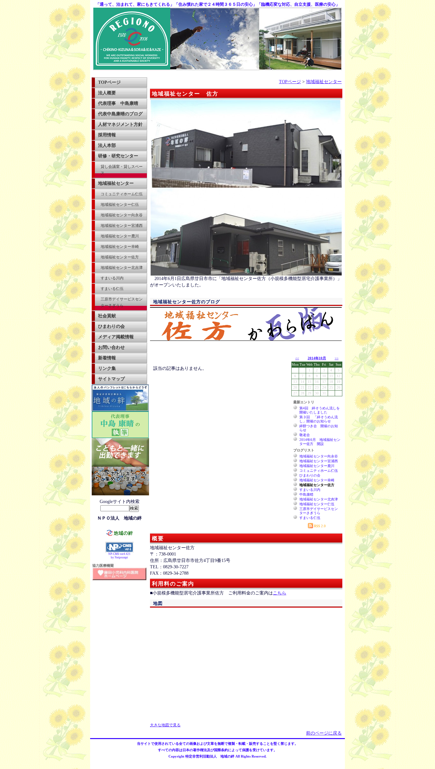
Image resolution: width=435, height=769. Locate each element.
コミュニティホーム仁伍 (122, 194)
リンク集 (107, 368)
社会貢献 (107, 315)
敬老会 (304, 435)
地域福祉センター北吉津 (122, 267)
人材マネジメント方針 (120, 124)
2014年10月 (317, 358)
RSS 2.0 (319, 526)
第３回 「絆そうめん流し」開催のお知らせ (318, 419)
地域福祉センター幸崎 (120, 246)
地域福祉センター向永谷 (122, 215)
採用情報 (107, 135)
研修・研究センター (118, 156)
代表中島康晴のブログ (120, 113)
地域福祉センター (116, 183)
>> (337, 358)
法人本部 (107, 145)
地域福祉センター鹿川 (120, 236)
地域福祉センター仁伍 (120, 204)
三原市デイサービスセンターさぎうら (122, 302)
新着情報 (107, 358)
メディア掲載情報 (116, 336)
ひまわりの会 (111, 326)
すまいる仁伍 (112, 288)
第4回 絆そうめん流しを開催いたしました (319, 410)
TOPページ (109, 82)
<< (297, 358)
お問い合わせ (111, 347)
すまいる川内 (112, 278)
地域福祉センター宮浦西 (122, 225)
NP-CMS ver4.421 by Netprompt (119, 555)
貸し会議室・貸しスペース (122, 169)
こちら (279, 593)
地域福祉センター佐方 (120, 257)
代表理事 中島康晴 (118, 103)
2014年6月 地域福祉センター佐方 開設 (319, 442)
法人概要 (107, 92)
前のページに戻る (324, 733)
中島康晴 (306, 494)
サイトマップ (111, 379)
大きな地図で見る (165, 725)
